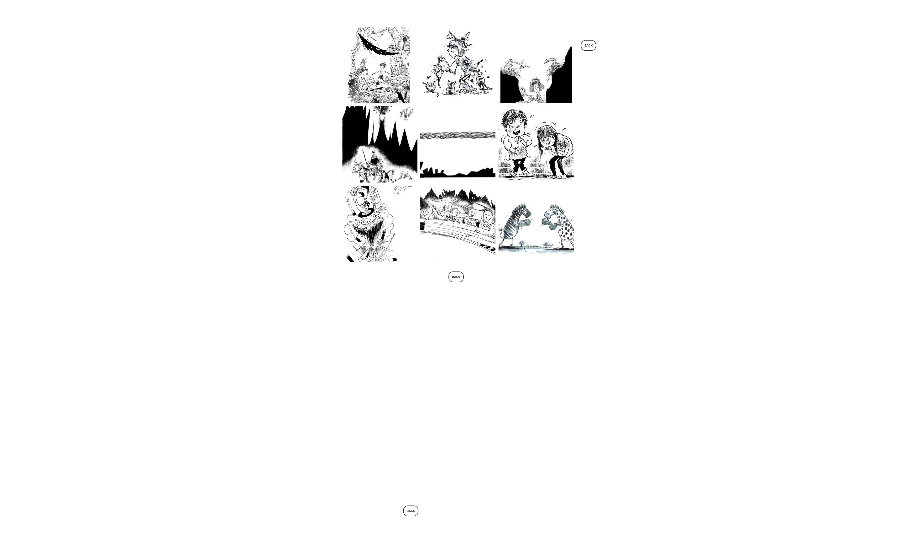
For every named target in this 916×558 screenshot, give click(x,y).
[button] (379, 65)
